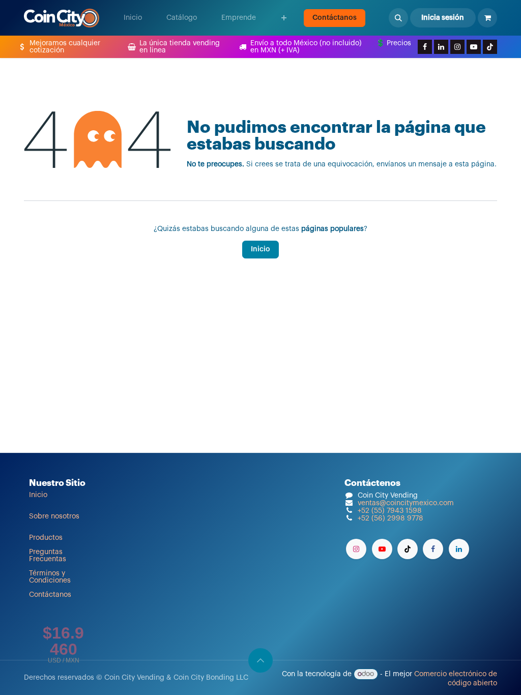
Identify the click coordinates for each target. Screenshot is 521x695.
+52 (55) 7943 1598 (390, 510)
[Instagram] (457, 47)
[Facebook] (425, 47)
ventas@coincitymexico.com (406, 503)
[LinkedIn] (441, 47)
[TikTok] (490, 47)
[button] (398, 17)
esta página (475, 164)
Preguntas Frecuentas (47, 555)
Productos (46, 537)
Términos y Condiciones (50, 577)
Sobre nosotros (54, 516)
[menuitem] (132, 17)
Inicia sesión (442, 17)
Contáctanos (334, 17)
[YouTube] (474, 47)
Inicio (260, 249)
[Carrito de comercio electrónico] (487, 17)
